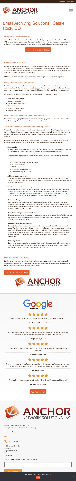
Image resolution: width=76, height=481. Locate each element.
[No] (74, 477)
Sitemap (33, 428)
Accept (38, 478)
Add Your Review (38, 391)
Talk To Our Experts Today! (38, 49)
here (49, 474)
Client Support (70, 1)
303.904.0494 (62, 1)
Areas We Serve (24, 428)
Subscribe (13, 472)
